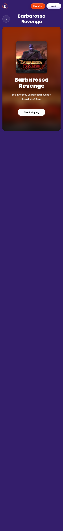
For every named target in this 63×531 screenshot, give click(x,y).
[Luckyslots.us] (5, 6)
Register (38, 6)
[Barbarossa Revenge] (31, 57)
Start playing (31, 112)
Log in (54, 6)
